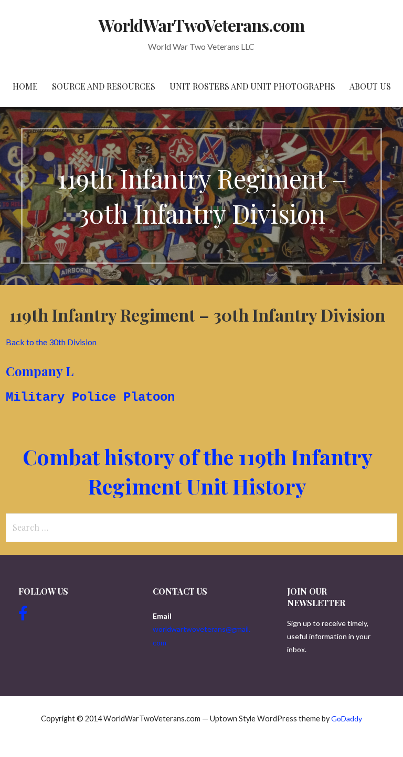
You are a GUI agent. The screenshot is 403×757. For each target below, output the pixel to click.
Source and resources (103, 86)
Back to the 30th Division (51, 342)
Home (25, 86)
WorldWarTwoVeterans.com (202, 25)
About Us (370, 86)
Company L (39, 371)
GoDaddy (346, 718)
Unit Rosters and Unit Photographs (252, 86)
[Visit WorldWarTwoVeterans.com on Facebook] (23, 615)
